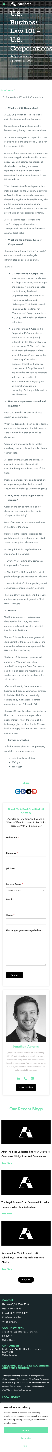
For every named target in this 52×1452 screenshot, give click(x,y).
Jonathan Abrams (26, 1046)
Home (3, 90)
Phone (10, 915)
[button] (18, 791)
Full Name (12, 837)
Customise (26, 1438)
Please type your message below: (24, 930)
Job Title (10, 868)
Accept (26, 1430)
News (10, 90)
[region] (26, 1427)
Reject (26, 1445)
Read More (6, 1163)
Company (12, 853)
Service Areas (14, 884)
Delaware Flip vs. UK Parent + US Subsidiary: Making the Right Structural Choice (22, 1257)
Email (10, 899)
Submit (14, 975)
